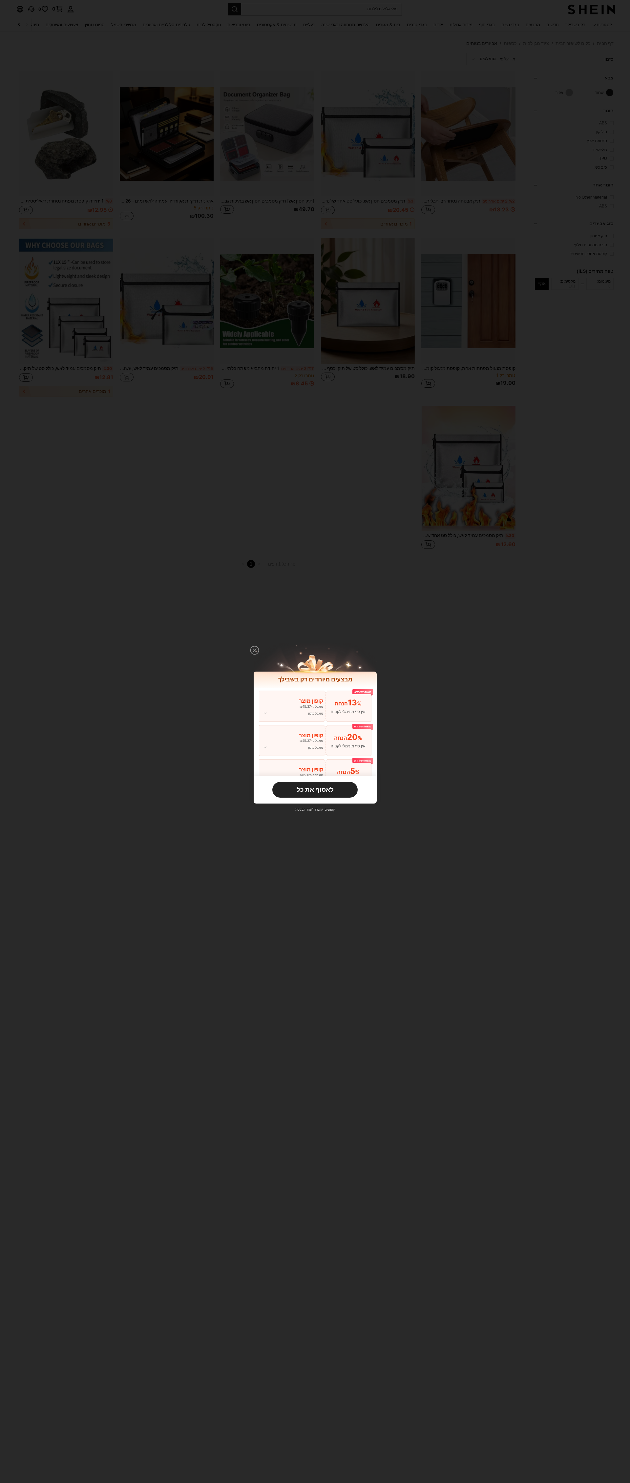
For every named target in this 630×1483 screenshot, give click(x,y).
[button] (255, 650)
